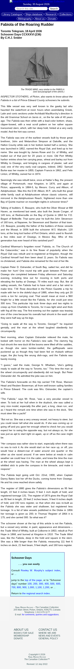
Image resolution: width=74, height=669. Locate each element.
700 (13, 587)
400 (47, 583)
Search (54, 8)
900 (24, 587)
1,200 (46, 587)
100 (30, 583)
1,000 (31, 587)
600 (58, 583)
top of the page (33, 580)
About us (40, 18)
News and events (49, 636)
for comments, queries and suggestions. (40, 614)
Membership (21, 636)
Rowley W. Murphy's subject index (40, 570)
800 (19, 587)
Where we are (47, 633)
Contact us (48, 629)
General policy (48, 638)
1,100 (38, 587)
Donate (52, 18)
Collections (66, 14)
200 (35, 583)
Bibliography (24, 18)
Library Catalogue (12, 14)
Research (51, 14)
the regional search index (36, 593)
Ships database (33, 14)
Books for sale (24, 633)
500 (52, 583)
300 (41, 583)
